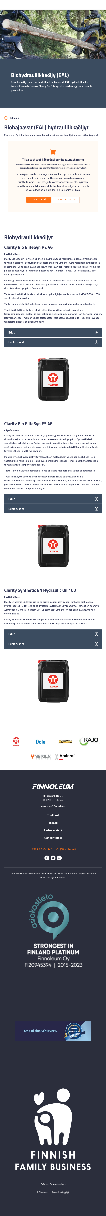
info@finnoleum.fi (65, 849)
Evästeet (45, 1184)
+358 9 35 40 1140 (41, 849)
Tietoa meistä (53, 830)
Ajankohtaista (53, 837)
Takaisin (14, 118)
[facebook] (46, 858)
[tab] (53, 332)
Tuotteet (53, 815)
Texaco (53, 822)
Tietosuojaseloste (58, 1184)
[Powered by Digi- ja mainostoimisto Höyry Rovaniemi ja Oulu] (60, 1191)
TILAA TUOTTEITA (65, 199)
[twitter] (53, 858)
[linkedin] (59, 858)
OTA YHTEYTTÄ (38, 199)
